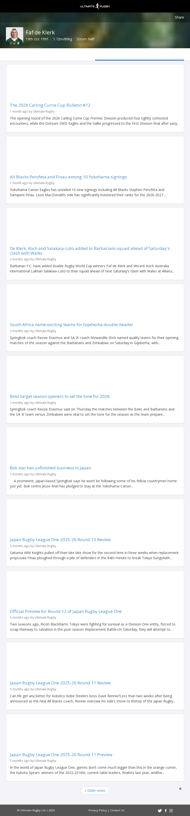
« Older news (95, 790)
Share (179, 17)
